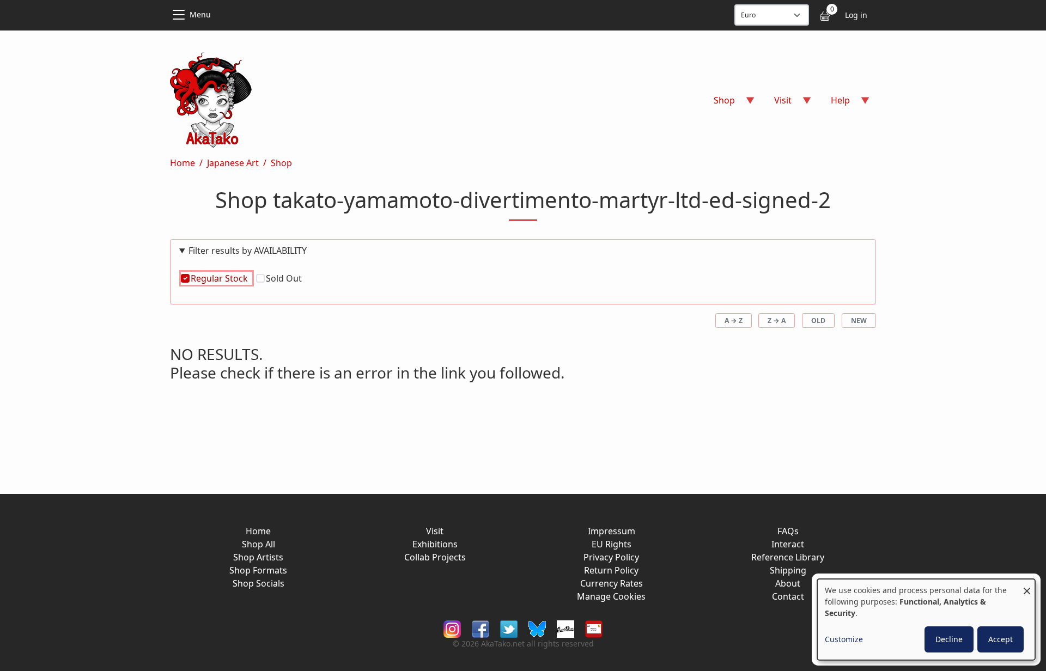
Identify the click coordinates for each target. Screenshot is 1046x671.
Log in (856, 15)
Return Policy (611, 570)
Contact (788, 596)
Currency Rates (611, 583)
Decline (949, 639)
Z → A (777, 320)
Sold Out (284, 278)
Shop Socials (258, 583)
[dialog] (926, 619)
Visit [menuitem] (776, 103)
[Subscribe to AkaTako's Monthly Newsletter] (594, 628)
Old (818, 320)
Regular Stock (219, 278)
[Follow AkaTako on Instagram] (452, 628)
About (787, 583)
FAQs (788, 531)
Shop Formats (258, 570)
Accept (1000, 639)
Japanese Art (233, 163)
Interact (787, 544)
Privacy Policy (611, 557)
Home (182, 163)
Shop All (258, 544)
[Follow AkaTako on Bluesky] (537, 628)
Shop (281, 163)
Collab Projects (435, 557)
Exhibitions (435, 544)
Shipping (788, 570)
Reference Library (787, 557)
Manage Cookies (611, 596)
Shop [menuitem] (718, 103)
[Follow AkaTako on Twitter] (509, 628)
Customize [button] (844, 639)
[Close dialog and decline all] (1027, 586)
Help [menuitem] (834, 103)
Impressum (611, 531)
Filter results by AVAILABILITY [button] (247, 251)
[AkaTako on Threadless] (565, 628)
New (859, 320)
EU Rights (611, 544)
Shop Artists (258, 557)
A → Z (734, 320)
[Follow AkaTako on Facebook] (480, 628)
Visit (434, 531)
